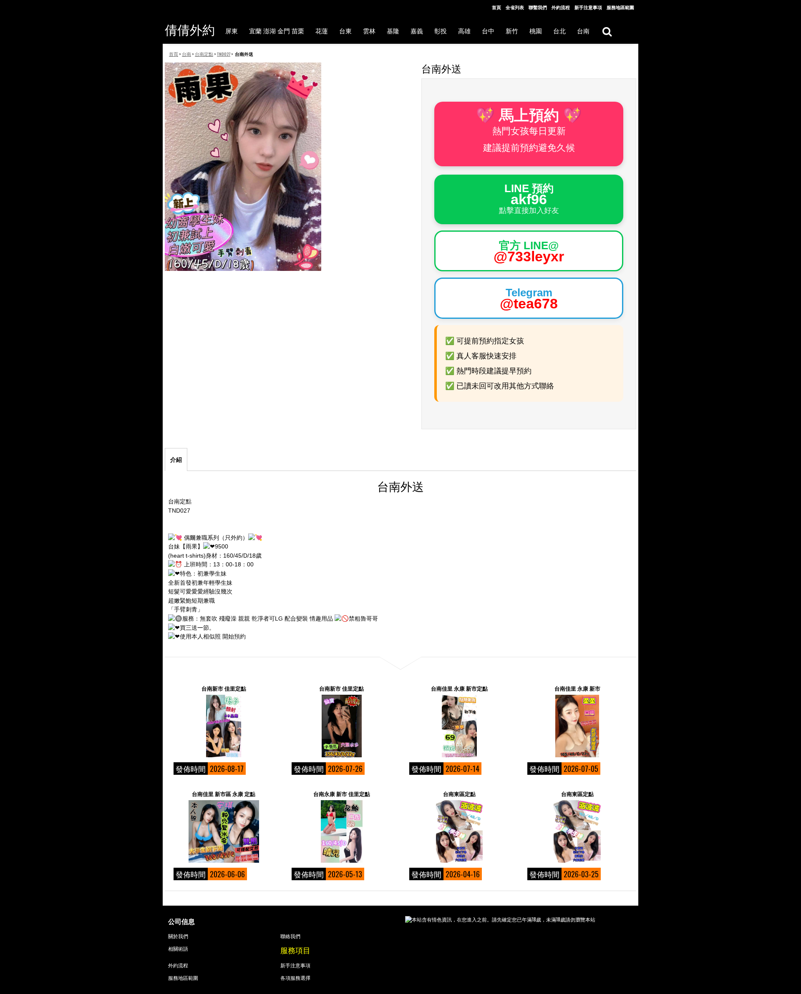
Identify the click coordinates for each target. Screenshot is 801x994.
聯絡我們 (290, 935)
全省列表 (515, 7)
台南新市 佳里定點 (224, 688)
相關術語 (178, 948)
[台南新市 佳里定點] (224, 726)
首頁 (496, 7)
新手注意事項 (588, 7)
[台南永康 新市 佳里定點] (342, 831)
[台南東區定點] (459, 831)
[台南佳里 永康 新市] (577, 726)
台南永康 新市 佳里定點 (341, 793)
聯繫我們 (538, 7)
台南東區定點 (459, 793)
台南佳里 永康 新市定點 (459, 688)
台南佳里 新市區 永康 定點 (223, 793)
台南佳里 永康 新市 (577, 688)
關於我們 (178, 935)
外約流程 (561, 7)
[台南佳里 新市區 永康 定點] (224, 831)
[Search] (607, 31)
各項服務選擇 (295, 977)
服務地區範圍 (620, 7)
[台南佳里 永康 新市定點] (459, 726)
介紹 (176, 459)
